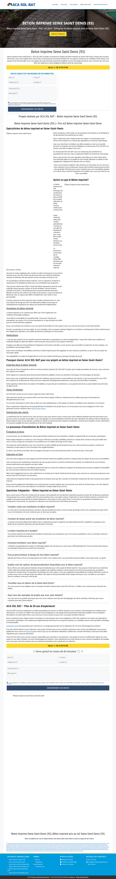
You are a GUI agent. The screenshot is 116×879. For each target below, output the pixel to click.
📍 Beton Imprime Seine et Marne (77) (18, 866)
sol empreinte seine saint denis (38, 848)
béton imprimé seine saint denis (82, 843)
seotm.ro (72, 877)
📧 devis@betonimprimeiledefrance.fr (97, 862)
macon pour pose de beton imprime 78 (95, 844)
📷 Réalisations (38, 862)
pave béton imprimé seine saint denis (92, 847)
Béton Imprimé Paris (82, 877)
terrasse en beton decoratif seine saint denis (88, 849)
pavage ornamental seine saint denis (78, 847)
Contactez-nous (100, 4)
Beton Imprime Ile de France (40, 877)
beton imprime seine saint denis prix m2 (23, 844)
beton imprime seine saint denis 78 (96, 843)
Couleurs (74, 4)
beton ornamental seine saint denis (77, 844)
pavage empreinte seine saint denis (24, 847)
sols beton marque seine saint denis (45, 849)
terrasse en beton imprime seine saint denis (39, 850)
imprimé (86, 844)
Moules (64, 4)
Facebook (29, 631)
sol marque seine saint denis (74, 848)
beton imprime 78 (59, 843)
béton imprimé (52, 843)
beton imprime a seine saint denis (69, 843)
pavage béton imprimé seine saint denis (84, 845)
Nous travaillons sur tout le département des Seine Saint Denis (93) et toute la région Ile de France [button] (59, 839)
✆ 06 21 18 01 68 (91, 859)
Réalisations (85, 4)
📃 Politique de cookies (66, 859)
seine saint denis (16, 848)
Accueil (55, 4)
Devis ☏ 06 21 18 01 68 (58, 67)
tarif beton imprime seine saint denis (60, 849)
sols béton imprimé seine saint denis (30, 849)
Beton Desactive (38, 864)
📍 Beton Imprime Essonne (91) (16, 862)
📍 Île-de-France (90, 864)
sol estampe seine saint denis (50, 848)
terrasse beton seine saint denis (73, 849)
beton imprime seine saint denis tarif (38, 844)
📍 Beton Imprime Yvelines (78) (16, 859)
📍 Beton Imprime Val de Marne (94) (17, 873)
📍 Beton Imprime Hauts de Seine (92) (18, 864)
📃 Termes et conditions (67, 864)
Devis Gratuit (58, 34)
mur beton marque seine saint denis (69, 845)
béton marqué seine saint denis (63, 844)
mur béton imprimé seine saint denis (54, 845)
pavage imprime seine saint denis (51, 847)
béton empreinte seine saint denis (29, 843)
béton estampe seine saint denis (43, 843)
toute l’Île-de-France (38, 408)
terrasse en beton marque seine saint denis (56, 850)
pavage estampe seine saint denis (37, 847)
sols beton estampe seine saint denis (16, 849)
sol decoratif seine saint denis (26, 848)
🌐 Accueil (37, 859)
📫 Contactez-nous (39, 866)
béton (9, 843)
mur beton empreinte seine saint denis (24, 845)
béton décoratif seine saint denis (16, 843)
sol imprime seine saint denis (62, 848)
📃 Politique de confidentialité (68, 862)
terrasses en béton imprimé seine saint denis (74, 850)
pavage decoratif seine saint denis (98, 845)
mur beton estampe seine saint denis (39, 845)
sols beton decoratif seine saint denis (87, 848)
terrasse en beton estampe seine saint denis (22, 850)
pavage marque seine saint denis (64, 847)
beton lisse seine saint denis (51, 844)
